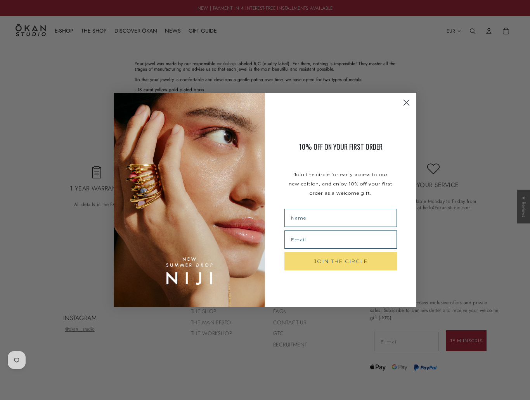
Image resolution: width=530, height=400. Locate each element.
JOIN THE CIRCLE (341, 261)
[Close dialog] (406, 102)
